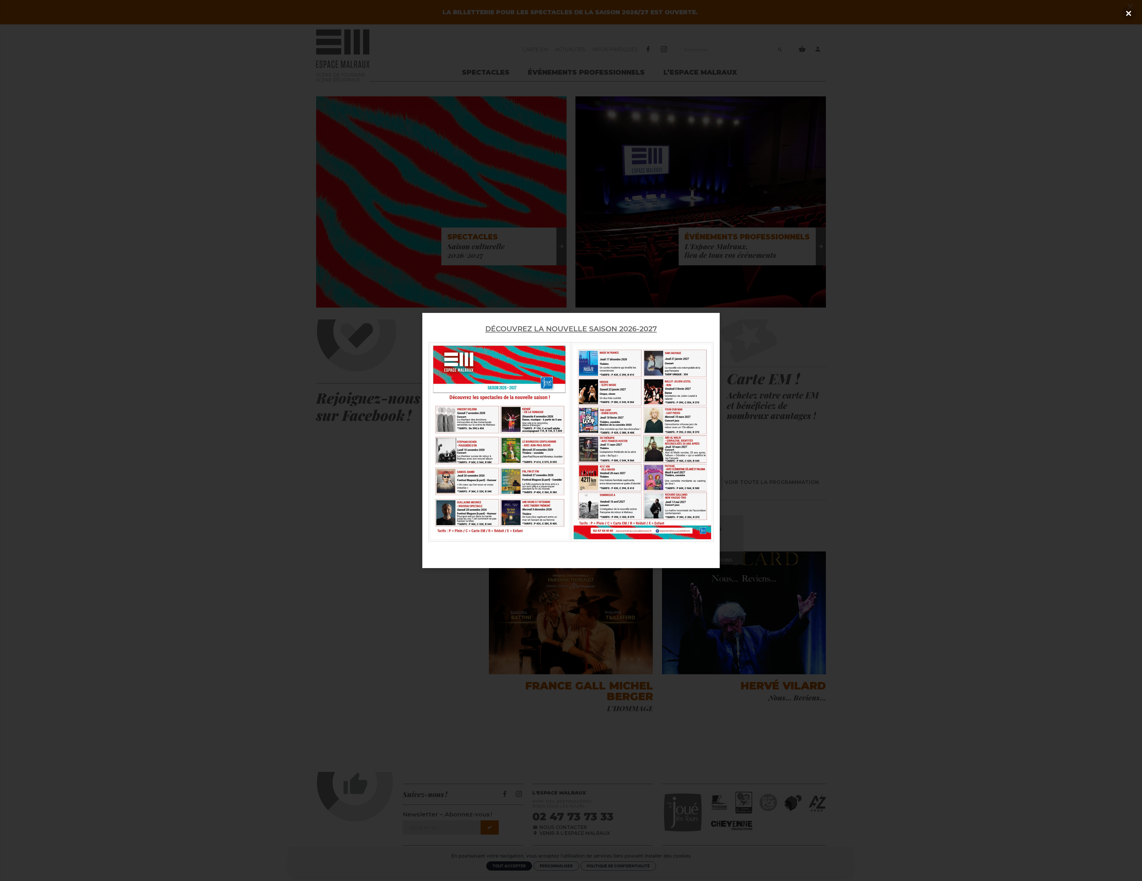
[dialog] (571, 440)
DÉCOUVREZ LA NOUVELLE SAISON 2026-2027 (571, 329)
